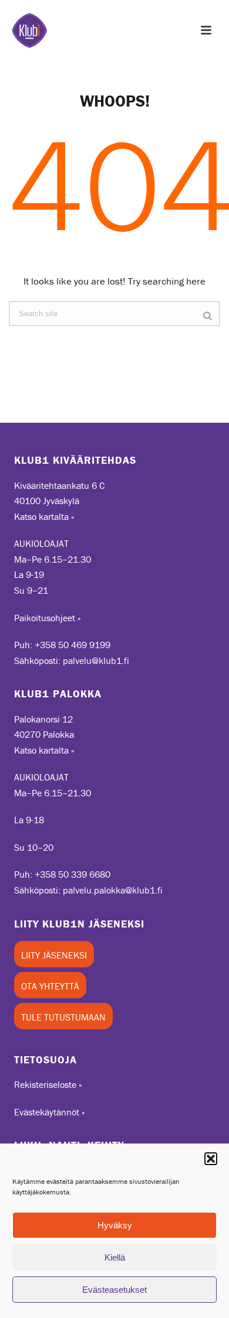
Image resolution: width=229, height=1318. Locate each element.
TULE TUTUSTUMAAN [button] (63, 1017)
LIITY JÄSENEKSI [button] (54, 955)
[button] (211, 1159)
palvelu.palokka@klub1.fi (113, 890)
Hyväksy (114, 1225)
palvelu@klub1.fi (96, 660)
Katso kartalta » (44, 516)
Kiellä (115, 1257)
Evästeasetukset (114, 1290)
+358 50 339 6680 (72, 874)
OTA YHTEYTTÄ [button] (50, 986)
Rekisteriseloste (45, 1084)
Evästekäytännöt (46, 1112)
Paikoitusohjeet (44, 618)
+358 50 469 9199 (72, 645)
